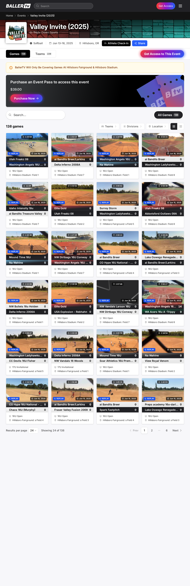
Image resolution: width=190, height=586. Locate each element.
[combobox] (33, 430)
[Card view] (174, 126)
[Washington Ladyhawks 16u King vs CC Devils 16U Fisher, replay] (27, 352)
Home (9, 15)
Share (141, 43)
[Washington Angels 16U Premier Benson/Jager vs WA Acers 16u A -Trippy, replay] (163, 303)
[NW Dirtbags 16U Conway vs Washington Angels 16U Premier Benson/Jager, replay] (72, 254)
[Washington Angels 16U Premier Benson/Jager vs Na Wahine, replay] (118, 156)
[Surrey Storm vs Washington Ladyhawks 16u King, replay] (118, 205)
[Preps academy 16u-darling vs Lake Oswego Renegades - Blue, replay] (163, 401)
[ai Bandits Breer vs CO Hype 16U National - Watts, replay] (118, 254)
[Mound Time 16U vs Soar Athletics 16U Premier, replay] (118, 352)
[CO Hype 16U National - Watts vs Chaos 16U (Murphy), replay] (27, 401)
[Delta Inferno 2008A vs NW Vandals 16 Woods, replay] (72, 352)
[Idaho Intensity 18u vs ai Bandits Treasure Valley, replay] (27, 205)
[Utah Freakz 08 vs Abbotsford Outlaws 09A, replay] (163, 205)
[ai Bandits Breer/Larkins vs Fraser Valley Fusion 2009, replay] (72, 401)
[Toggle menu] (180, 6)
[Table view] (180, 126)
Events (21, 15)
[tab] (18, 54)
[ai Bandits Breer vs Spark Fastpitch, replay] (118, 401)
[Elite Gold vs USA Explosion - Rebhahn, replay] (72, 303)
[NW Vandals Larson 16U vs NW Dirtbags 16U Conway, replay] (118, 303)
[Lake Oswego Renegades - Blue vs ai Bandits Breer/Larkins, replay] (163, 254)
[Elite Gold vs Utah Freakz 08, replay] (72, 205)
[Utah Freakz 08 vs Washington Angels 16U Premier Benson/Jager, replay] (27, 156)
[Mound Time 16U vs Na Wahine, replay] (27, 254)
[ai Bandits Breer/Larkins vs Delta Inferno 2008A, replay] (72, 156)
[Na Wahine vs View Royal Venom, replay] (163, 352)
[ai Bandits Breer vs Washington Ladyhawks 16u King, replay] (163, 156)
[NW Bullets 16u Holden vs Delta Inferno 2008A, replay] (27, 303)
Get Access (166, 5)
